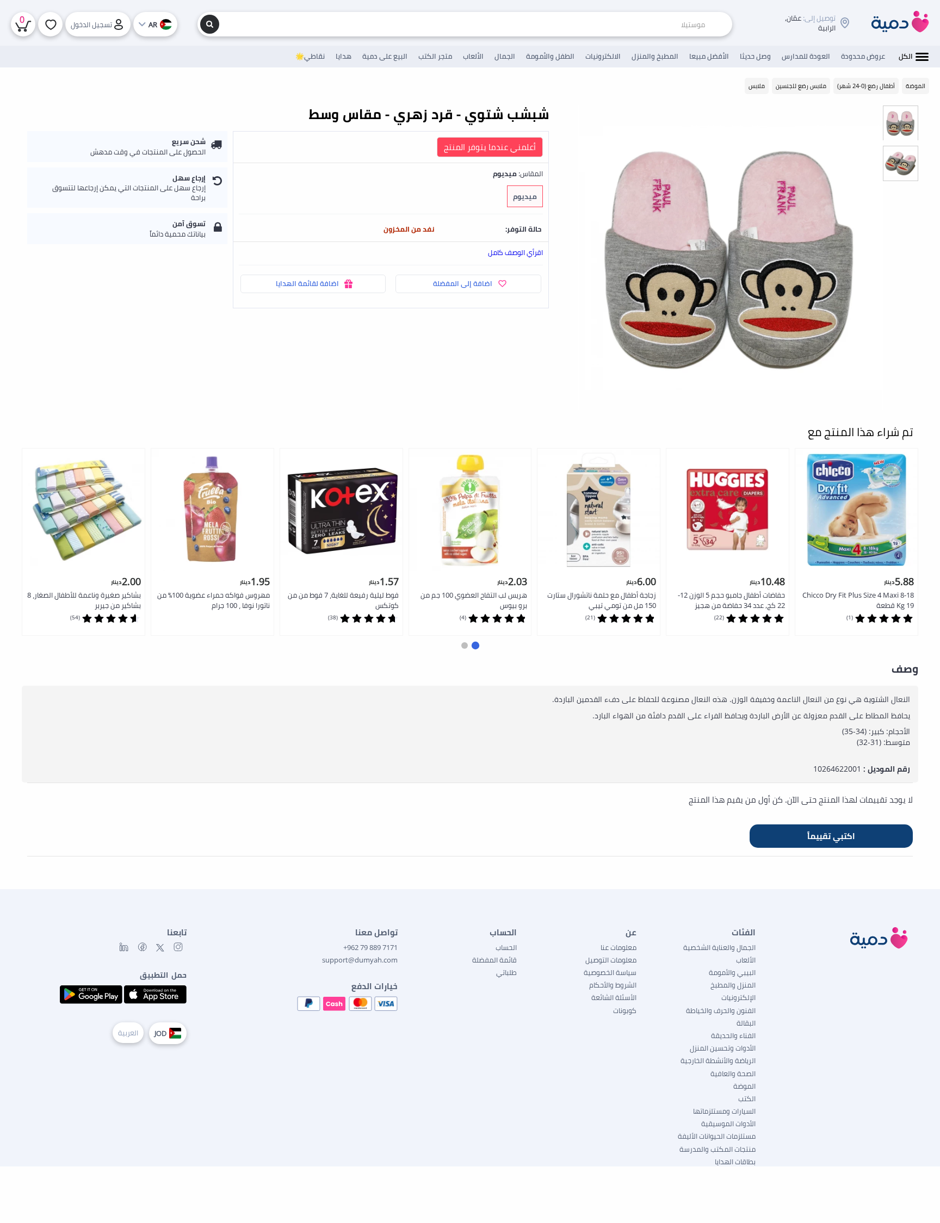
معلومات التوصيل (610, 960)
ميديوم (525, 196)
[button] (475, 645)
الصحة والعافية (733, 1073)
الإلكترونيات (738, 997)
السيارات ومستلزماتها (724, 1111)
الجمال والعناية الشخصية (719, 947)
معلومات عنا (618, 947)
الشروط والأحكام (612, 985)
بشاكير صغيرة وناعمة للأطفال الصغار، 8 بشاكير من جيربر (84, 600)
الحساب (506, 947)
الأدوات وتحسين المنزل (723, 1048)
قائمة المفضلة (494, 960)
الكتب (747, 1098)
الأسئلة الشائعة (613, 997)
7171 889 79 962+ (370, 947)
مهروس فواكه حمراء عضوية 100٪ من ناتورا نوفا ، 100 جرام (213, 600)
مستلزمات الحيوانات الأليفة (717, 1136)
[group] (900, 122)
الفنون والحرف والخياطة (721, 1010)
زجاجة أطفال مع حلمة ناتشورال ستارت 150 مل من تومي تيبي (601, 600)
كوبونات (624, 1010)
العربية (128, 1033)
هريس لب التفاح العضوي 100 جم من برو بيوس (473, 600)
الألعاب (746, 960)
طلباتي (506, 972)
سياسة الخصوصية (610, 972)
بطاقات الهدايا (735, 1161)
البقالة (746, 1023)
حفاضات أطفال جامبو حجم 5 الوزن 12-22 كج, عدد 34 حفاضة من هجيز (731, 600)
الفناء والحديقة (733, 1035)
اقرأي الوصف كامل (515, 252)
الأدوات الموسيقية (728, 1123)
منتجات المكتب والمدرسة (717, 1149)
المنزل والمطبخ (733, 985)
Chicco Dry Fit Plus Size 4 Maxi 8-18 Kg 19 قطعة (858, 600)
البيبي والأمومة (732, 972)
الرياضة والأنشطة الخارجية (718, 1060)
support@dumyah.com (360, 960)
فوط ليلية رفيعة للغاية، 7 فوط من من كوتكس (343, 600)
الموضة (744, 1086)
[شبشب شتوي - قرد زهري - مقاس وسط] (730, 257)
